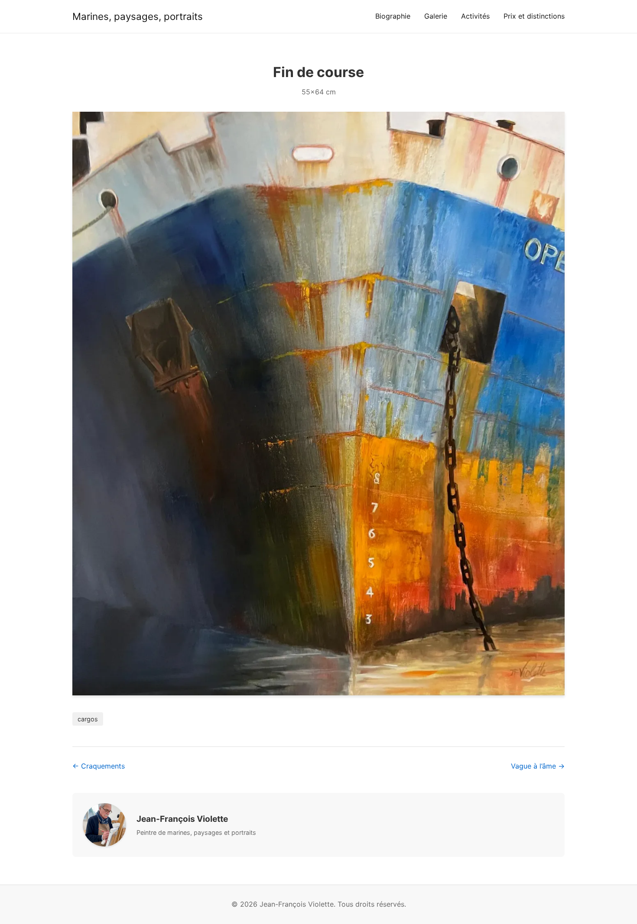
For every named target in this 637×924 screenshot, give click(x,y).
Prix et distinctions (534, 16)
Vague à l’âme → (538, 766)
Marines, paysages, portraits (137, 16)
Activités (475, 16)
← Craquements (98, 766)
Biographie (392, 16)
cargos (88, 719)
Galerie (435, 16)
